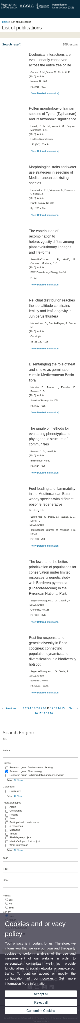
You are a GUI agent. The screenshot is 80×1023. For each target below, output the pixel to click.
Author (6, 750)
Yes (11, 899)
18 (43, 713)
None (20, 780)
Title (5, 739)
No (10, 903)
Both (11, 907)
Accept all (41, 994)
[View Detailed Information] (45, 93)
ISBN (5, 869)
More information (34, 983)
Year (5, 858)
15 (63, 708)
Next (71, 708)
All (15, 780)
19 (47, 713)
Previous (11, 708)
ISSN (5, 880)
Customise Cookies (40, 1011)
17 (40, 713)
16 (36, 713)
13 (55, 708)
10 (44, 708)
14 (59, 708)
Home (5, 22)
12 (51, 708)
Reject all (41, 1002)
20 (51, 713)
